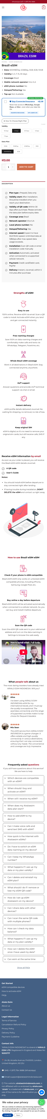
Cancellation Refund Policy (14, 1024)
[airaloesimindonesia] (23, 7)
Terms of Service (9, 1020)
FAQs (4, 995)
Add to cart (26, 167)
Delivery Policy (8, 1033)
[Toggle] (5, 778)
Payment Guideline (10, 1037)
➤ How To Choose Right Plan (15, 121)
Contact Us (7, 1010)
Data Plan (5, 141)
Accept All (7, 1115)
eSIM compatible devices (13, 987)
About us (6, 1006)
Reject (18, 1115)
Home (4, 62)
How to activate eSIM (11, 991)
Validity (5, 126)
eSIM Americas (15, 62)
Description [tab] (7, 184)
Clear (43, 124)
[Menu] (3, 7)
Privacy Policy (8, 1028)
